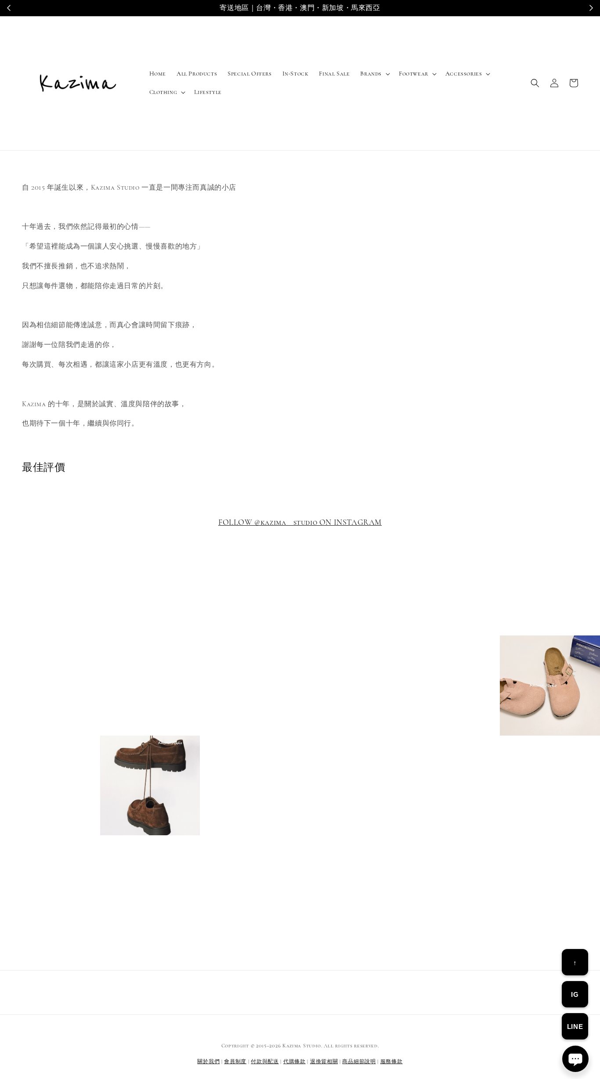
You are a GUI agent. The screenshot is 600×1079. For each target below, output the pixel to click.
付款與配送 (265, 1061)
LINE (575, 1026)
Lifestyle (207, 92)
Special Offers (249, 73)
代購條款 (294, 1061)
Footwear (413, 73)
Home (157, 73)
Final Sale (334, 73)
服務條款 (391, 1061)
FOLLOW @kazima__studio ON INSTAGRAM (300, 522)
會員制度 (235, 1061)
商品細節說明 (359, 1061)
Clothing (163, 92)
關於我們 (208, 1061)
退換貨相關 (324, 1061)
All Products (197, 73)
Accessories (463, 73)
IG (574, 994)
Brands (371, 73)
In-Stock (295, 73)
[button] (535, 83)
